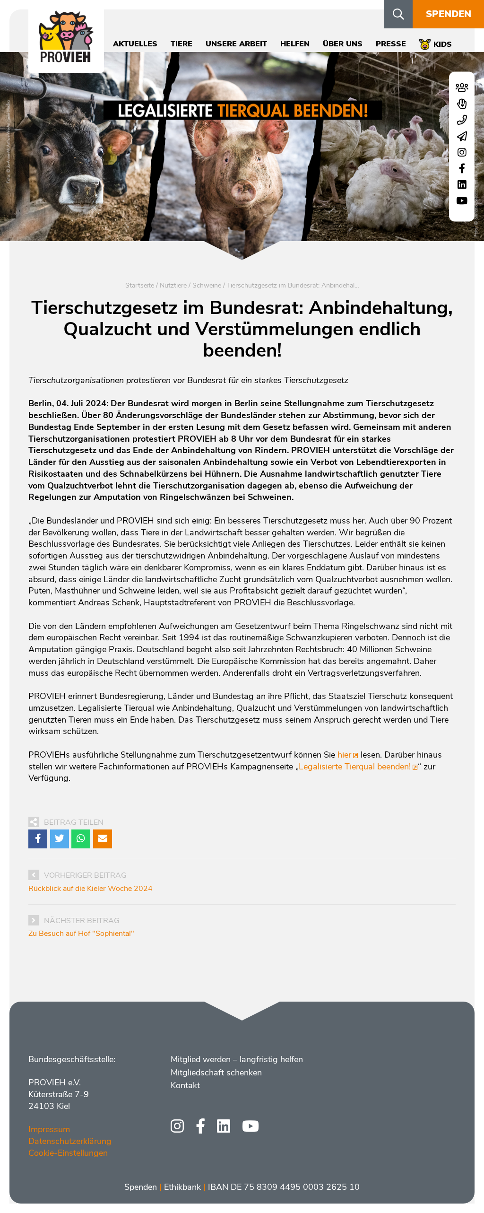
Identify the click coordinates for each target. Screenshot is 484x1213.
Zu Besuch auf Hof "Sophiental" (81, 933)
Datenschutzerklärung (70, 1141)
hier (344, 754)
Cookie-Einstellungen (68, 1153)
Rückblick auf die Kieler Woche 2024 (90, 888)
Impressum (49, 1129)
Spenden (448, 14)
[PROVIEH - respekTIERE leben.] (66, 57)
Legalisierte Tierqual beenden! (355, 766)
